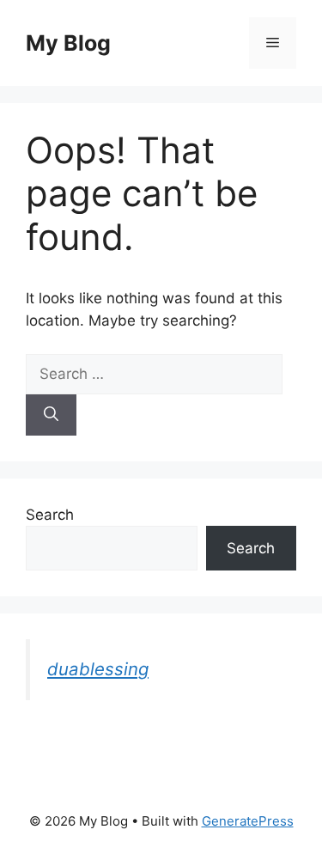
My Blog (68, 43)
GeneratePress (248, 821)
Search (50, 514)
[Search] (51, 415)
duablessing (98, 669)
